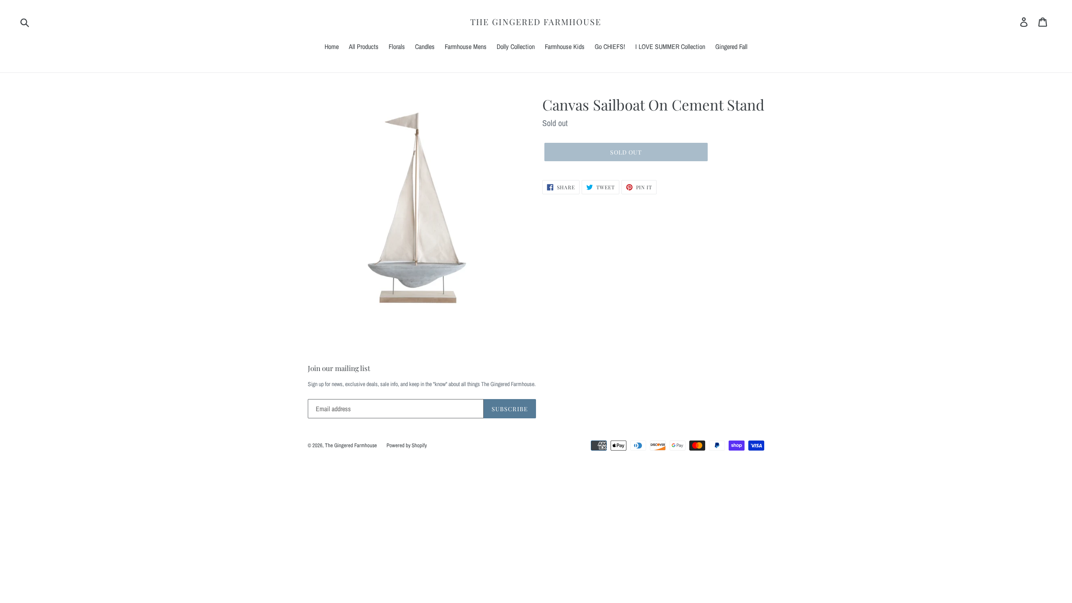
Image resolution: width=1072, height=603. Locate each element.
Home (332, 46)
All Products (364, 46)
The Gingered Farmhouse (535, 22)
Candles (425, 46)
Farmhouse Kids (565, 46)
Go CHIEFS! (610, 46)
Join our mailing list (339, 368)
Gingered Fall (731, 46)
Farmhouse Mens (466, 46)
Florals (397, 46)
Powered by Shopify (407, 445)
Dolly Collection (516, 46)
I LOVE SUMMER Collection (670, 46)
